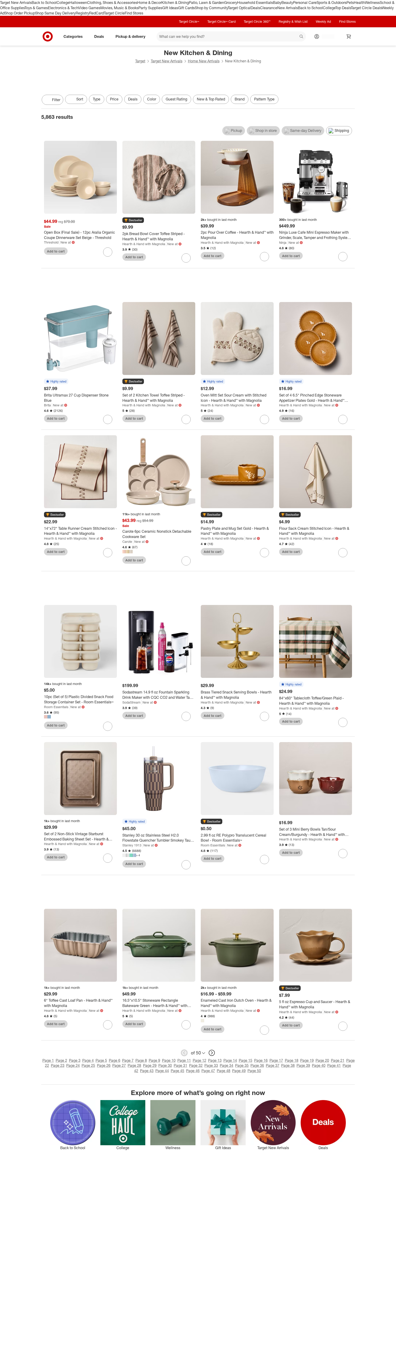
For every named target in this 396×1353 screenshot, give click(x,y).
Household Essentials (255, 2)
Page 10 (169, 1060)
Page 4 (88, 1060)
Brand (240, 99)
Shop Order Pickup (19, 13)
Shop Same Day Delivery (55, 13)
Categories (73, 36)
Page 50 (254, 1070)
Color (151, 99)
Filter (56, 99)
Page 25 (88, 1065)
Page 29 (150, 1065)
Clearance (268, 8)
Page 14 (230, 1060)
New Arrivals (287, 8)
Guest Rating (176, 99)
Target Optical (239, 8)
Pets (350, 2)
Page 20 (322, 1060)
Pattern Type (264, 99)
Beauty (287, 2)
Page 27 (119, 1065)
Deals (255, 8)
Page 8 (141, 1060)
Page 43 (147, 1070)
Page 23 (57, 1065)
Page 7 (128, 1060)
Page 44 (162, 1070)
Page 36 (257, 1065)
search (301, 36)
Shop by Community (211, 8)
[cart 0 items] (349, 36)
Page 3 (74, 1060)
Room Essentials (56, 707)
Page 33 (211, 1065)
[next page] (211, 1052)
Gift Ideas (170, 8)
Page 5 (101, 1060)
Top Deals (343, 8)
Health (359, 2)
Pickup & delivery (130, 36)
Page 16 (261, 1060)
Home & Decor (149, 2)
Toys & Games (36, 8)
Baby (277, 2)
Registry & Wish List (293, 21)
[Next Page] (350, 100)
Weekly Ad (323, 21)
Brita (47, 405)
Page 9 (154, 1060)
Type (96, 99)
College (63, 2)
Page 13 (215, 1060)
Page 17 (276, 1060)
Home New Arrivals (204, 61)
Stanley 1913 (131, 845)
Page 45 (177, 1070)
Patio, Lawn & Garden (206, 2)
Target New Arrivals (16, 2)
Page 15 (245, 1060)
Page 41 (334, 1065)
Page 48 (223, 1070)
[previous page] (184, 1052)
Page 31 (180, 1065)
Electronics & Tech (63, 8)
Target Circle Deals (366, 8)
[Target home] (47, 36)
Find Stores (134, 13)
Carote (127, 541)
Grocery (230, 2)
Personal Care (304, 2)
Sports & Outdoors (331, 2)
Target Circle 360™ (257, 21)
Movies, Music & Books (119, 8)
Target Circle (114, 13)
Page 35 (242, 1065)
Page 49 (239, 1070)
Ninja (282, 242)
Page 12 (199, 1060)
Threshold (51, 242)
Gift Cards (186, 8)
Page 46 (193, 1070)
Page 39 (303, 1065)
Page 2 (61, 1060)
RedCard (96, 13)
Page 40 (318, 1065)
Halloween (78, 2)
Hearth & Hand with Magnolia (143, 244)
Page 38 (288, 1065)
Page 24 (73, 1065)
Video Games (89, 8)
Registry (82, 13)
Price (114, 99)
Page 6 (114, 1060)
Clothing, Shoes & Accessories (112, 2)
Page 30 (165, 1065)
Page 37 (272, 1065)
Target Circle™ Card (221, 21)
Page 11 (184, 1060)
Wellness (372, 2)
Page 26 (103, 1065)
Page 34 (226, 1065)
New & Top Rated (211, 99)
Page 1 (48, 1060)
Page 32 (196, 1065)
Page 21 (337, 1060)
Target (140, 61)
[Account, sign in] (325, 36)
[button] (133, 220)
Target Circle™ (189, 21)
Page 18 (291, 1060)
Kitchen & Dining (175, 2)
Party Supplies (150, 8)
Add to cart (56, 251)
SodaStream (131, 702)
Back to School (44, 2)
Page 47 (208, 1070)
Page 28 (134, 1065)
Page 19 (307, 1060)
